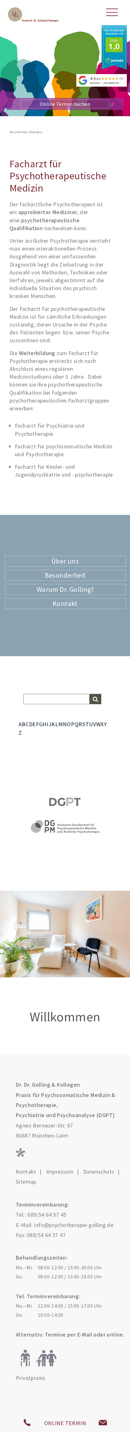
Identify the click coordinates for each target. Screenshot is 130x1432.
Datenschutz (98, 1172)
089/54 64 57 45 (46, 1214)
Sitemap (26, 1182)
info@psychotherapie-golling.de (73, 1225)
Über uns (65, 561)
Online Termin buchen (65, 104)
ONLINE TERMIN (65, 1423)
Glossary (35, 132)
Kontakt (65, 603)
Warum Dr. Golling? (65, 589)
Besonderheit (65, 575)
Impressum (60, 1172)
